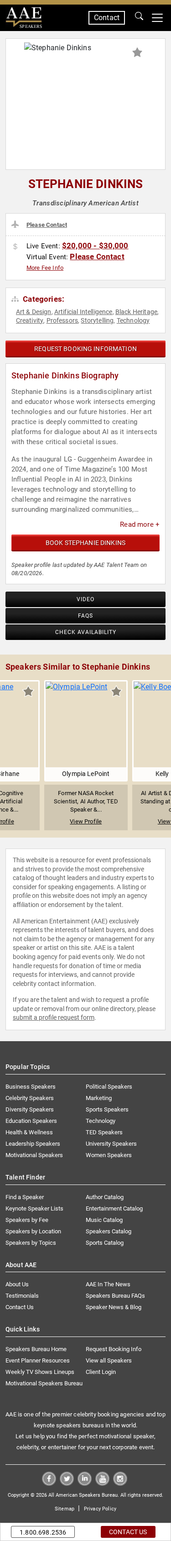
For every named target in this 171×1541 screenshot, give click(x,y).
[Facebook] (49, 1483)
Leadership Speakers (32, 1143)
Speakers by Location (33, 1231)
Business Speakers (30, 1086)
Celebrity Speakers (29, 1098)
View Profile (86, 821)
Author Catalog (105, 1197)
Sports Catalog (105, 1242)
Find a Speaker (24, 1197)
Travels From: (16, 224)
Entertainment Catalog (114, 1208)
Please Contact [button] (46, 224)
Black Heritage (136, 311)
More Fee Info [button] (44, 267)
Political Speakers (109, 1086)
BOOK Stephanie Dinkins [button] (85, 542)
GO (139, 17)
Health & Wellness (29, 1132)
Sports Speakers (107, 1109)
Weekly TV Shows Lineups (39, 1371)
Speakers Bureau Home (36, 1349)
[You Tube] (102, 1483)
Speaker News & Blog (113, 1307)
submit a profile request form (53, 1017)
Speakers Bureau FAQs (115, 1295)
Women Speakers (109, 1155)
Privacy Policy (100, 1509)
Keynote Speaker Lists (34, 1208)
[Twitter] (67, 1483)
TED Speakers (104, 1132)
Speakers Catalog (108, 1231)
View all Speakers (109, 1360)
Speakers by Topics (30, 1242)
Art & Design (34, 311)
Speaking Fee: (16, 246)
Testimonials (22, 1295)
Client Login (101, 1371)
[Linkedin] (85, 1483)
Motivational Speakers (34, 1155)
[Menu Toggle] (157, 18)
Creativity (30, 320)
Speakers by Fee (26, 1219)
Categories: (42, 299)
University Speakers (111, 1143)
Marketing (99, 1098)
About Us (17, 1284)
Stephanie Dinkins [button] (85, 184)
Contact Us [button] (128, 1532)
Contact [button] (106, 17)
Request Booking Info (113, 1349)
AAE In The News (108, 1284)
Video (85, 599)
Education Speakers (31, 1120)
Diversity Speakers (29, 1109)
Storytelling (97, 320)
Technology (133, 320)
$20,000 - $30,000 (95, 245)
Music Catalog (104, 1219)
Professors (62, 320)
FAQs (85, 616)
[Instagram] (120, 1483)
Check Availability (85, 632)
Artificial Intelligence (83, 311)
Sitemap (64, 1509)
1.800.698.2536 (43, 1532)
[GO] (139, 17)
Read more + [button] (140, 524)
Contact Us (19, 1307)
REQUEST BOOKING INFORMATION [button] (85, 348)
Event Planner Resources (37, 1360)
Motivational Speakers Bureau (44, 1383)
